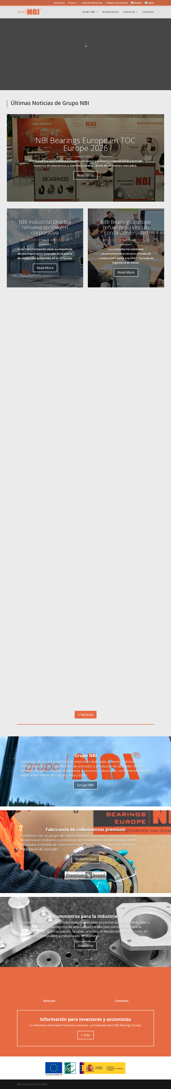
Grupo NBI (88, 12)
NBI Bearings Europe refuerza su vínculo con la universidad (126, 227)
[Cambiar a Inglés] (149, 4)
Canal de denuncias (91, 3)
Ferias (95, 156)
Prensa (71, 3)
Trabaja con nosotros (116, 3)
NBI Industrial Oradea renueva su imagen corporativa (45, 227)
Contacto (148, 12)
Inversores (59, 3)
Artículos (15, 543)
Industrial (129, 12)
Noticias (61, 239)
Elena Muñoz (67, 156)
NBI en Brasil (22, 399)
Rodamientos (111, 12)
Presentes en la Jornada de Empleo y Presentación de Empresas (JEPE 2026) (79, 670)
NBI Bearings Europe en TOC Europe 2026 (85, 144)
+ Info (85, 1035)
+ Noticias (85, 714)
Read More (85, 175)
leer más (15, 419)
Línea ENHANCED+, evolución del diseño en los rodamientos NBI (69, 537)
